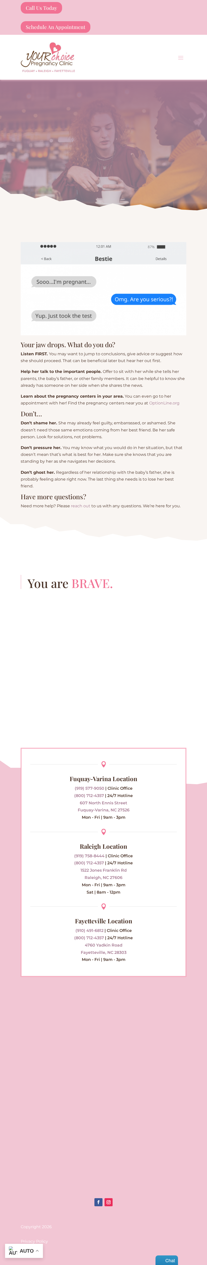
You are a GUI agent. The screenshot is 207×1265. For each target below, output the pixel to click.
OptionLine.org (164, 403)
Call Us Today (41, 7)
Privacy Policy (34, 1241)
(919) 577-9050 (89, 788)
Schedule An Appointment (55, 26)
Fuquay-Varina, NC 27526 (104, 810)
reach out (80, 506)
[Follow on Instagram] (109, 1202)
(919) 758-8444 (89, 856)
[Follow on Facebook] (98, 1202)
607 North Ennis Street (103, 803)
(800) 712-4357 (89, 795)
